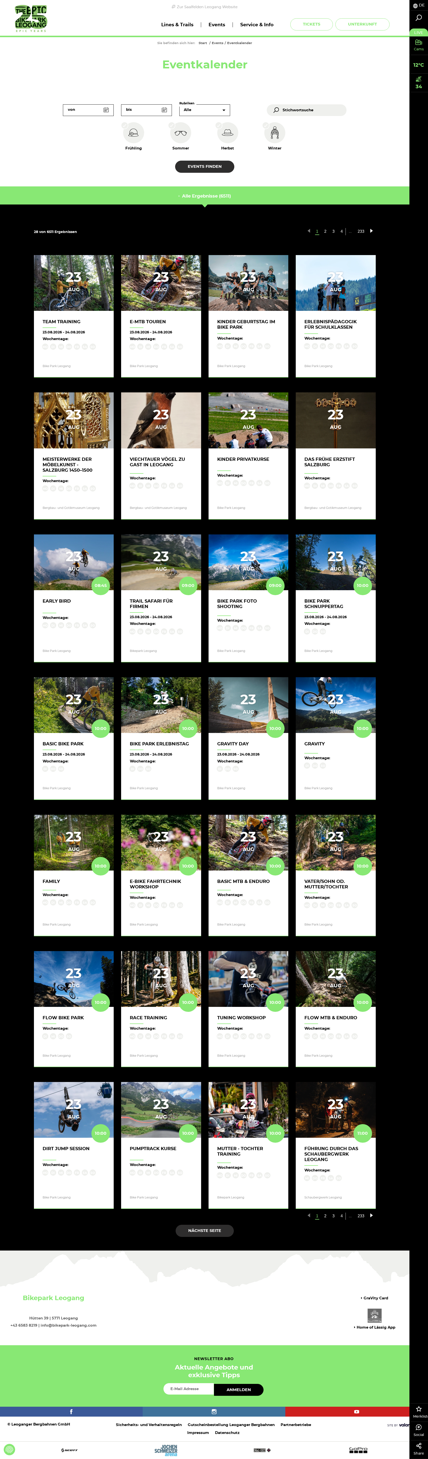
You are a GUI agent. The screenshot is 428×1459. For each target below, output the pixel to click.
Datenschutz (227, 1433)
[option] (214, 1450)
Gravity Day (233, 744)
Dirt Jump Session (66, 1149)
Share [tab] (419, 1453)
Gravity (314, 744)
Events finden (205, 167)
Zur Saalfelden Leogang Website (207, 7)
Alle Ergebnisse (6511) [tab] (206, 196)
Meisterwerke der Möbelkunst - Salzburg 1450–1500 (67, 465)
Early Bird (57, 601)
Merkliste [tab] (420, 1416)
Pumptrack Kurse (153, 1149)
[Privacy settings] (9, 1449)
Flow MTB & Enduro (330, 1018)
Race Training (148, 1018)
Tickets (311, 24)
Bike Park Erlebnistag (159, 744)
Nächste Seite (204, 1231)
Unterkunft (362, 24)
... (350, 231)
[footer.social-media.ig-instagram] (214, 1412)
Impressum (198, 1433)
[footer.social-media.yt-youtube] (356, 1412)
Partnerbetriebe (296, 1425)
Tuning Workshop (241, 1018)
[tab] (418, 5)
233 (361, 231)
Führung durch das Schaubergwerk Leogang (331, 1154)
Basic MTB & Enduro (243, 881)
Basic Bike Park (63, 744)
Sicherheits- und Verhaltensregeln (149, 1425)
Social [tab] (419, 1435)
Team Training (61, 322)
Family (51, 881)
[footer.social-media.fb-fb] (71, 1412)
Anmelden (239, 1390)
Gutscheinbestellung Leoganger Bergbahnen (231, 1425)
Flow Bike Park (63, 1018)
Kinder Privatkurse (243, 459)
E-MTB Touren (148, 322)
